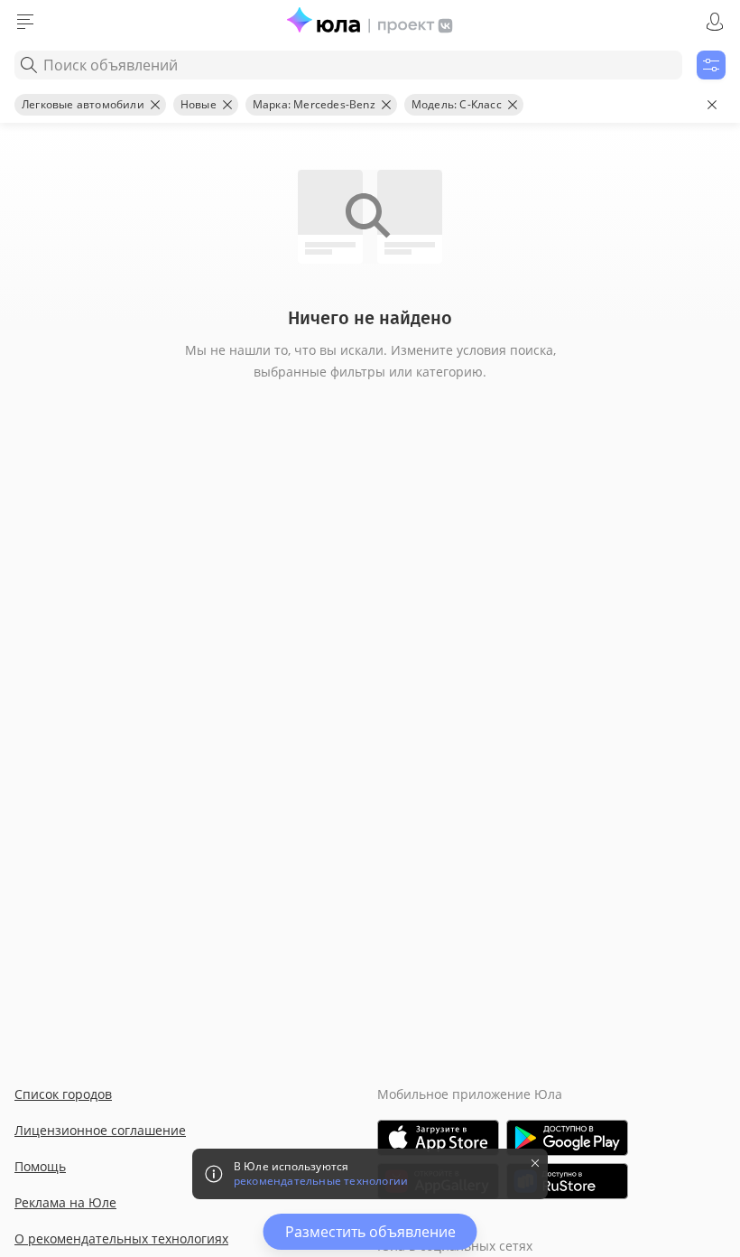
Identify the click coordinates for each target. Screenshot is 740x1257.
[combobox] (348, 65)
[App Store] (438, 1138)
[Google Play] (567, 1138)
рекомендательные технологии (321, 1181)
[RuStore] (567, 1181)
